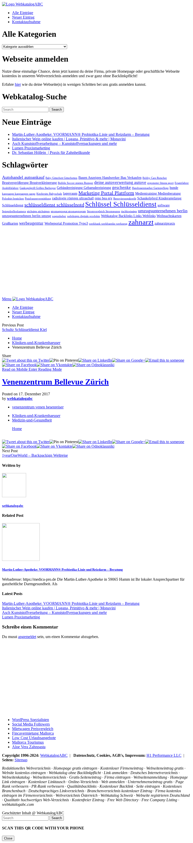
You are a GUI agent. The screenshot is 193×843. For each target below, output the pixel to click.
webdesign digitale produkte (83, 216)
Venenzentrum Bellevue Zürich (55, 381)
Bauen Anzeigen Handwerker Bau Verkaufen (109, 178)
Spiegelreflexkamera (14, 211)
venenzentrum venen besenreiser (38, 407)
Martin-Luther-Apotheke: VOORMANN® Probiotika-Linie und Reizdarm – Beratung (81, 134)
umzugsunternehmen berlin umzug (26, 216)
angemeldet (27, 637)
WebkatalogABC (54, 755)
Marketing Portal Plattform (106, 193)
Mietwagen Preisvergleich (32, 729)
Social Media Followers (31, 724)
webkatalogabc (20, 398)
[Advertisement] (96, 261)
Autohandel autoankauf (23, 177)
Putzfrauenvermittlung (38, 198)
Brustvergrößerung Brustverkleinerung (29, 183)
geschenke (121, 187)
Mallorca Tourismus (28, 742)
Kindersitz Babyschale (49, 193)
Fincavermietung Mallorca (33, 733)
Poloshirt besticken (13, 198)
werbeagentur (31, 223)
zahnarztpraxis (165, 223)
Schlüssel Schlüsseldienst (121, 204)
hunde (174, 188)
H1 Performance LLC (164, 755)
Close (8, 838)
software (164, 205)
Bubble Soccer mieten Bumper (75, 183)
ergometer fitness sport (160, 183)
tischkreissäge (129, 211)
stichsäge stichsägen (38, 211)
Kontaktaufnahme (26, 22)
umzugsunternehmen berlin (162, 210)
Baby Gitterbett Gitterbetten (61, 178)
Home (17, 338)
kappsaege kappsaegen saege (18, 193)
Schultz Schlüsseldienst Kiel (24, 329)
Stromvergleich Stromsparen (103, 211)
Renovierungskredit (124, 198)
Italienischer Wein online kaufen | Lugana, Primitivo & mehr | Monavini (69, 139)
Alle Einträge (22, 13)
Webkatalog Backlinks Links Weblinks (128, 216)
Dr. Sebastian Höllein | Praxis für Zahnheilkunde (51, 152)
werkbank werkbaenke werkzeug (108, 223)
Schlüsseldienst (12, 205)
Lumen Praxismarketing (31, 148)
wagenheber (59, 216)
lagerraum (70, 193)
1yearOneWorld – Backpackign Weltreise (35, 455)
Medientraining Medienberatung (158, 193)
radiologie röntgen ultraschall (73, 198)
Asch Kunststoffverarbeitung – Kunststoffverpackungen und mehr (64, 143)
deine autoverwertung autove (120, 182)
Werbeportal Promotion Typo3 (66, 223)
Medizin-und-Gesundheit (32, 420)
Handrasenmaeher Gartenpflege (150, 188)
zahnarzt (141, 222)
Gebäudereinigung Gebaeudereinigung (84, 188)
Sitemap (21, 760)
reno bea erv (103, 198)
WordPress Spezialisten (30, 720)
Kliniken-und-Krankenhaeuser (36, 343)
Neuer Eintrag (23, 17)
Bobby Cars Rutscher (154, 178)
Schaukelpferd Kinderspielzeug (159, 198)
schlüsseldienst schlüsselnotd (54, 204)
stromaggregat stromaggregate (68, 211)
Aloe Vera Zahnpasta (28, 747)
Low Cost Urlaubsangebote (34, 738)
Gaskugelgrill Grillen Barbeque (38, 188)
